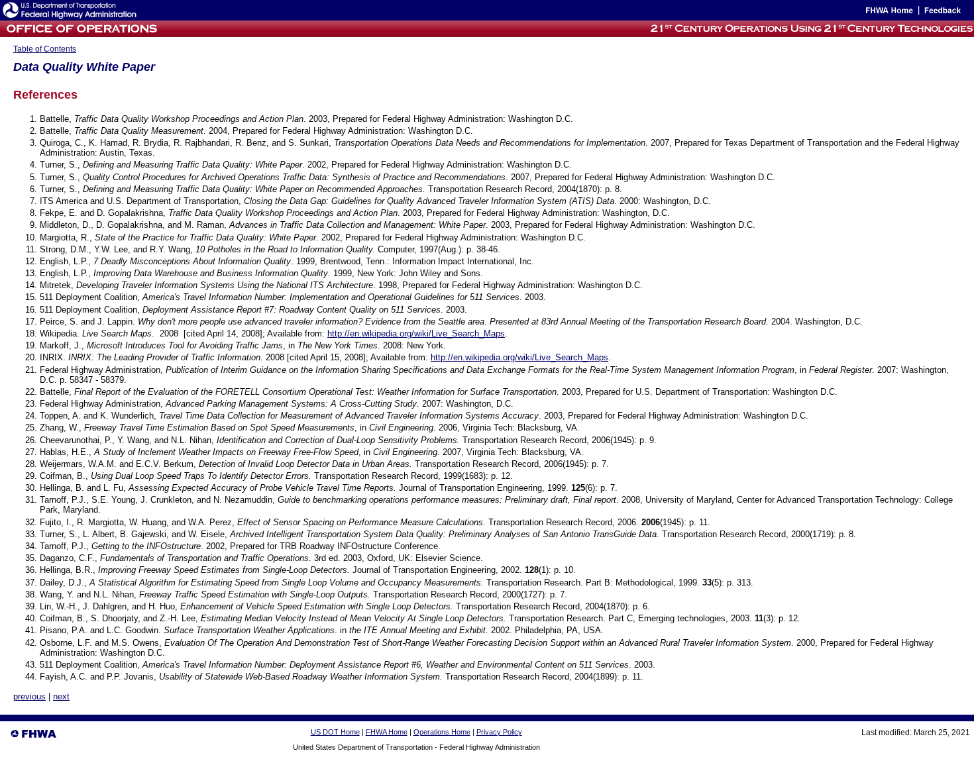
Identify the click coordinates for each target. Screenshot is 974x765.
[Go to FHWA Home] (888, 13)
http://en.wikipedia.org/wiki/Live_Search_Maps (416, 333)
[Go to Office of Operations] (80, 33)
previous (29, 696)
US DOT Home (335, 732)
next (61, 696)
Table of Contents (44, 49)
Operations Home (441, 732)
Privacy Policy (499, 732)
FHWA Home (386, 732)
